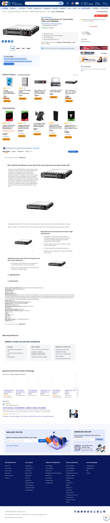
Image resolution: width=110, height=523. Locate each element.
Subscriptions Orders (30, 487)
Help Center (7, 465)
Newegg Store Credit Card (72, 495)
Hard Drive (25, 11)
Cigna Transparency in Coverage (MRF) (13, 517)
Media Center (49, 470)
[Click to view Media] (3, 41)
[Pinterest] (91, 511)
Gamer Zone (48, 475)
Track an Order (8, 468)
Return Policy (8, 473)
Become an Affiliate (70, 475)
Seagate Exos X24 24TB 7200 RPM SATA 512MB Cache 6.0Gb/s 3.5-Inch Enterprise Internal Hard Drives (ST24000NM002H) (71, 127)
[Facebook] (78, 511)
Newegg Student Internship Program (54, 473)
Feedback (23, 157)
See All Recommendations (24, 74)
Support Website (60, 356)
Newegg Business (90, 465)
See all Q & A (73, 151)
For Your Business (70, 470)
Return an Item (8, 470)
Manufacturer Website (61, 351)
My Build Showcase (29, 482)
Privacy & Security (9, 475)
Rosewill (88, 473)
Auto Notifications (29, 490)
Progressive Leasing (70, 499)
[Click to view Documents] (12, 41)
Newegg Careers (49, 480)
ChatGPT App (69, 490)
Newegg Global (89, 468)
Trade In (68, 502)
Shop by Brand (69, 482)
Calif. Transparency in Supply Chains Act (38, 514)
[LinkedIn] (88, 511)
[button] (17, 3)
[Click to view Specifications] (9, 41)
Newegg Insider (49, 482)
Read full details (11, 357)
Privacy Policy (17, 514)
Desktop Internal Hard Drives (37, 11)
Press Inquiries (49, 478)
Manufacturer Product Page (62, 349)
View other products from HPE (63, 358)
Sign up (42, 441)
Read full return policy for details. (39, 357)
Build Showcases (70, 497)
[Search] (60, 3)
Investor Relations (50, 468)
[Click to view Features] (6, 41)
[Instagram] (85, 511)
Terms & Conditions (9, 514)
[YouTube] (94, 511)
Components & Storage (14, 11)
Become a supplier (70, 465)
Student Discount (70, 492)
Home (4, 11)
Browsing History (29, 468)
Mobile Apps (69, 487)
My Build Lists (28, 480)
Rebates (68, 485)
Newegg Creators (70, 478)
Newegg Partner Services (71, 473)
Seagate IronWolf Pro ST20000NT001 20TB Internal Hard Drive (24, 127)
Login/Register (28, 465)
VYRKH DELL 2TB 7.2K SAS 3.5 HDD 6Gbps (56, 91)
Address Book (28, 475)
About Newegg (49, 465)
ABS (87, 470)
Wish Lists (27, 478)
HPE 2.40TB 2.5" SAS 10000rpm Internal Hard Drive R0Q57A (40, 92)
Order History (28, 470)
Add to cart (7, 101)
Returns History (28, 473)
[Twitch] (97, 511)
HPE (48, 11)
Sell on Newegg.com (70, 468)
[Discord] (101, 511)
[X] (81, 511)
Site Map (68, 480)
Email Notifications (29, 485)
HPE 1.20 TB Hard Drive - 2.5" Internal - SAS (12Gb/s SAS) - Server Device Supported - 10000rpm (71, 92)
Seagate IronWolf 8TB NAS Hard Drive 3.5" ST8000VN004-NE (8, 127)
